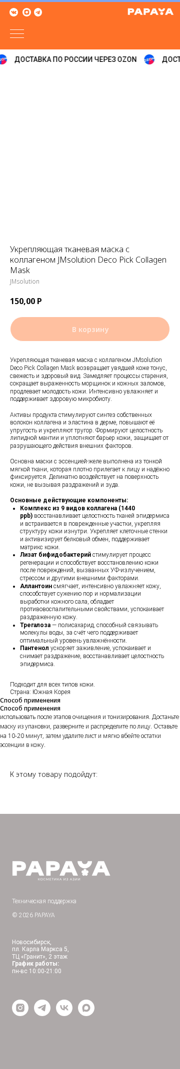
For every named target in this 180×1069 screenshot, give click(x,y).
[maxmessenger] (86, 1013)
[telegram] (42, 1013)
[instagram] (20, 1013)
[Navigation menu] (17, 34)
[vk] (64, 1013)
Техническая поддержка (44, 901)
